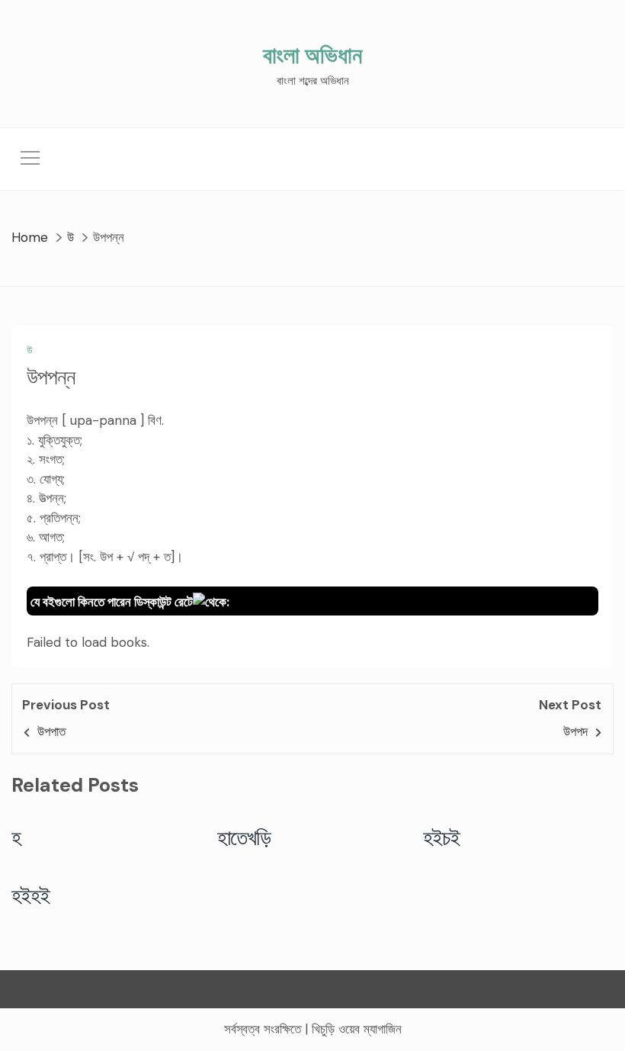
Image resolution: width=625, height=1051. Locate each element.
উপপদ (575, 731)
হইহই (30, 895)
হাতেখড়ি (244, 837)
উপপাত (51, 731)
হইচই (441, 837)
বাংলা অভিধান (312, 55)
